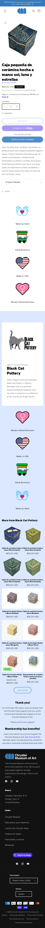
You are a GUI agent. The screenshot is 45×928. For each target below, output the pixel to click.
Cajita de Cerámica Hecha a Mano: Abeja (12, 675)
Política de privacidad (35, 915)
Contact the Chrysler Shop (16, 828)
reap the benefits (32, 737)
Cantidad (5, 101)
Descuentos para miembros (17, 822)
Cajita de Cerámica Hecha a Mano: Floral (33, 644)
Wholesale (9, 845)
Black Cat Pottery (9, 82)
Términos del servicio (16, 919)
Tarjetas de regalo (13, 834)
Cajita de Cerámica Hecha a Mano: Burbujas (12, 612)
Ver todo (23, 690)
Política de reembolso (17, 915)
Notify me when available (23, 139)
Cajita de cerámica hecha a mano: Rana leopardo (12, 549)
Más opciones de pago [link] (22, 134)
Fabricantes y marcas (14, 839)
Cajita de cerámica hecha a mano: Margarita (12, 644)
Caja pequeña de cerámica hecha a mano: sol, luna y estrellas (33, 676)
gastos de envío (10, 90)
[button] (5, 11)
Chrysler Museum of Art (20, 912)
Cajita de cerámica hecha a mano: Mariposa (33, 612)
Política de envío (32, 919)
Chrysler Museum (12, 817)
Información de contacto (23, 923)
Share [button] (7, 191)
